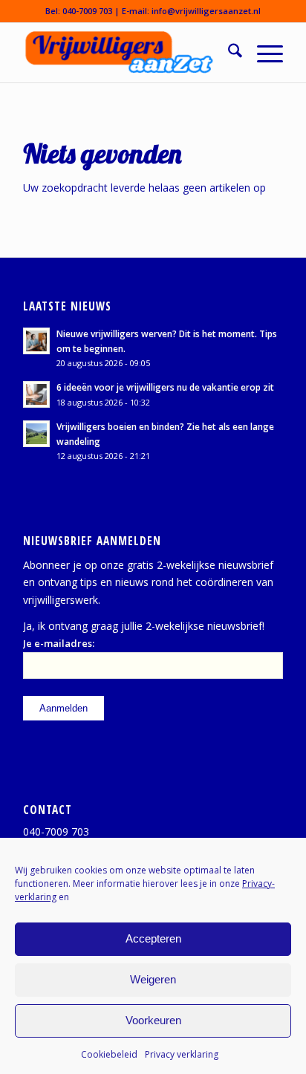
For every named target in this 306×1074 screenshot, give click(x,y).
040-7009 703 (87, 10)
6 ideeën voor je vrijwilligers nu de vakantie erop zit (165, 387)
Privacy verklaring (181, 1054)
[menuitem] (227, 52)
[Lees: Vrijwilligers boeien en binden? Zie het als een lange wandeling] (36, 433)
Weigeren (153, 979)
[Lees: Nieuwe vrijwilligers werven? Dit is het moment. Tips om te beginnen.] (36, 341)
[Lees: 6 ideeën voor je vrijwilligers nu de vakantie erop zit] (36, 394)
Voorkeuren (153, 1020)
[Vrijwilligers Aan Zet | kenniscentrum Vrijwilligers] (127, 52)
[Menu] (262, 52)
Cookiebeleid (109, 1054)
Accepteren (153, 938)
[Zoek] (227, 52)
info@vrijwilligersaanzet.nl (206, 10)
